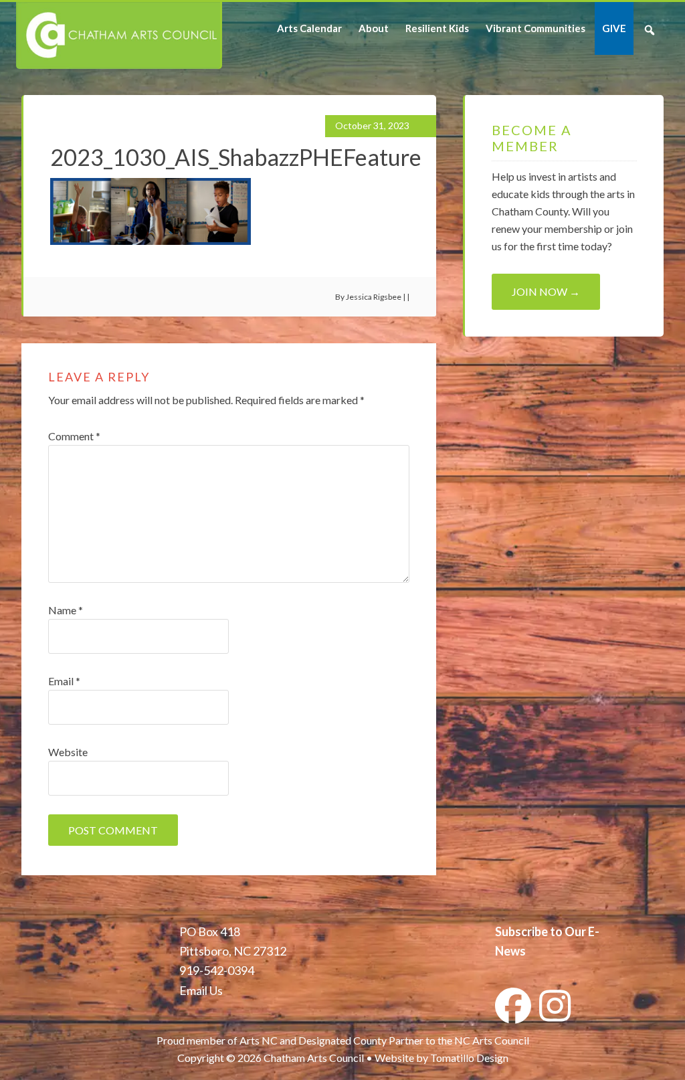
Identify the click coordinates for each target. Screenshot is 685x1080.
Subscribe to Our (540, 931)
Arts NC (258, 1040)
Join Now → (546, 291)
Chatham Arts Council (118, 35)
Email (64, 680)
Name (65, 610)
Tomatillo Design (469, 1057)
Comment (74, 436)
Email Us (201, 990)
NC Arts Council (491, 1040)
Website (68, 751)
